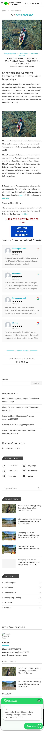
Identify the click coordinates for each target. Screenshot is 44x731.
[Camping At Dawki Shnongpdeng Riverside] (9, 549)
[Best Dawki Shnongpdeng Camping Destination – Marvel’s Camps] (9, 508)
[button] (39, 700)
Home (4, 11)
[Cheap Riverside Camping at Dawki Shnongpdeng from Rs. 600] (9, 522)
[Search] (42, 3)
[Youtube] (38, 3)
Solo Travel (23, 603)
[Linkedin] (35, 3)
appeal (36, 195)
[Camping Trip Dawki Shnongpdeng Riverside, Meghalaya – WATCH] (9, 563)
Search (5, 380)
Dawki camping (23, 583)
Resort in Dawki (23, 593)
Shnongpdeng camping (23, 598)
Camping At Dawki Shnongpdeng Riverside (18, 425)
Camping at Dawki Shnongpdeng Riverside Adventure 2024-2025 (28, 535)
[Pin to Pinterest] (24, 362)
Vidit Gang (16, 273)
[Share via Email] (27, 362)
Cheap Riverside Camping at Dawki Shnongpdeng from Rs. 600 (29, 521)
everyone (5, 198)
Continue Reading (22, 350)
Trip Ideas (23, 608)
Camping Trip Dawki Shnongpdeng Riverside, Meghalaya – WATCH (29, 562)
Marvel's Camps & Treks (25, 66)
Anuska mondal (19, 298)
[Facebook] (25, 3)
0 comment (31, 358)
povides (25, 214)
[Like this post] (17, 362)
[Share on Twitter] (22, 362)
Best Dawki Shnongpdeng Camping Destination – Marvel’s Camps (29, 507)
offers (16, 195)
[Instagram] (30, 3)
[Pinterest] (33, 3)
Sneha (15, 323)
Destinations (23, 588)
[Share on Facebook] (19, 362)
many (21, 195)
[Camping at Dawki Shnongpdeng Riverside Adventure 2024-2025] (9, 535)
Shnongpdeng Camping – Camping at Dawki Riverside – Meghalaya (22, 61)
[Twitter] (28, 3)
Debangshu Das (19, 249)
